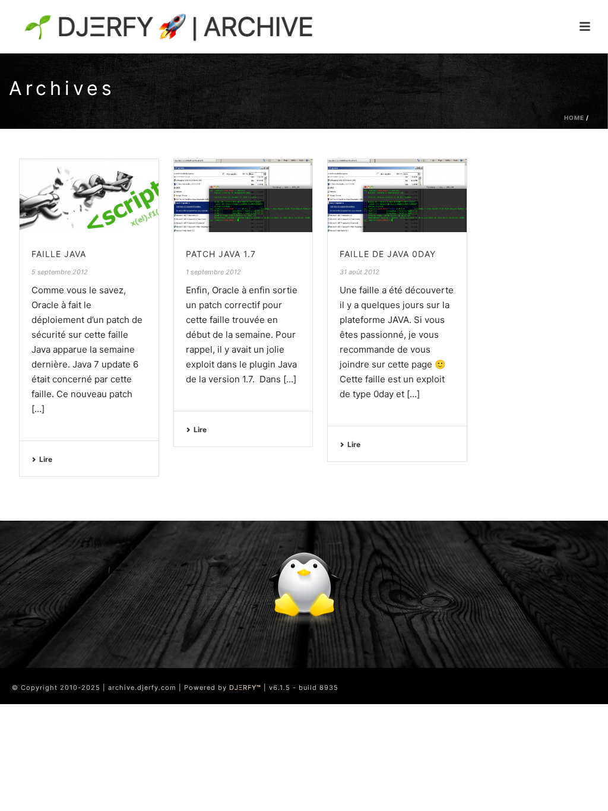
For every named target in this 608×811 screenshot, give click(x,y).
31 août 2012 (359, 272)
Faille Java (58, 254)
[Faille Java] (89, 195)
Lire (45, 459)
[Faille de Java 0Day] (397, 195)
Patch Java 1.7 (221, 254)
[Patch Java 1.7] (243, 195)
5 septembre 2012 (59, 272)
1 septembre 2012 (213, 272)
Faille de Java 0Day (388, 254)
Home (574, 117)
